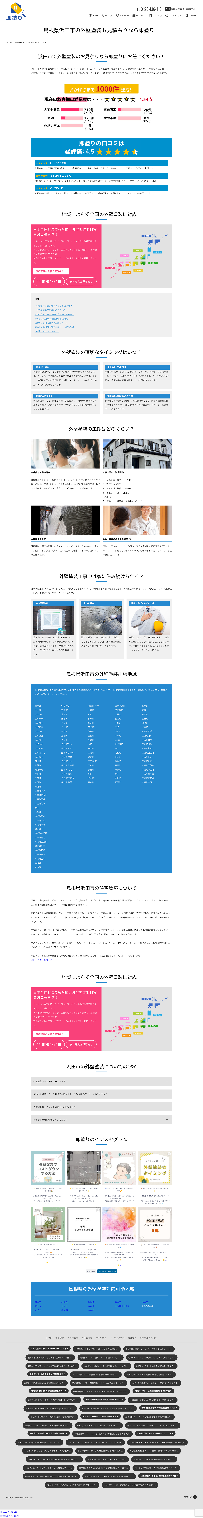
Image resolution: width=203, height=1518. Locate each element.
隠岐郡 (91, 1310)
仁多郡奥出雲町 (122, 1305)
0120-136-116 (148, 9)
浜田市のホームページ (41, 959)
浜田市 (64, 1301)
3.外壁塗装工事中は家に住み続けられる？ (54, 314)
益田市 (118, 1301)
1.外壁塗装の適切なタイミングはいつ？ (53, 305)
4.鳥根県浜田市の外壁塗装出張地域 (51, 318)
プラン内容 (157, 15)
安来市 (38, 1305)
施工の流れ (140, 15)
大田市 (145, 1301)
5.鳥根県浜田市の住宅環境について (51, 322)
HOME (95, 15)
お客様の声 (124, 15)
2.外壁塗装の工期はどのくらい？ (50, 310)
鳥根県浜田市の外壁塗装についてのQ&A (55, 327)
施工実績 (109, 15)
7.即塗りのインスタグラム (47, 331)
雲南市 (91, 1305)
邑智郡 (38, 1310)
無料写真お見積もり (184, 9)
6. (35, 327)
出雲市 (91, 1301)
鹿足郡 (64, 1310)
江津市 (64, 1305)
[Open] (48, 1168)
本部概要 (193, 15)
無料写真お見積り (148, 1337)
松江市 (38, 1301)
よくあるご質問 (175, 15)
